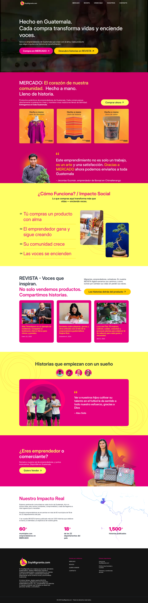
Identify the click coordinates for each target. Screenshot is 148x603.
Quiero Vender (31, 470)
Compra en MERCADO (35, 50)
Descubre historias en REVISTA (75, 50)
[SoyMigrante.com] (28, 3)
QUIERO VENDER (74, 567)
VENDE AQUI (98, 3)
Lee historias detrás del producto (105, 291)
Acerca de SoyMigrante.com (104, 562)
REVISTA (87, 3)
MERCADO (76, 3)
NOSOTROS (111, 3)
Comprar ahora (113, 102)
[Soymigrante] (34, 562)
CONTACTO (123, 3)
